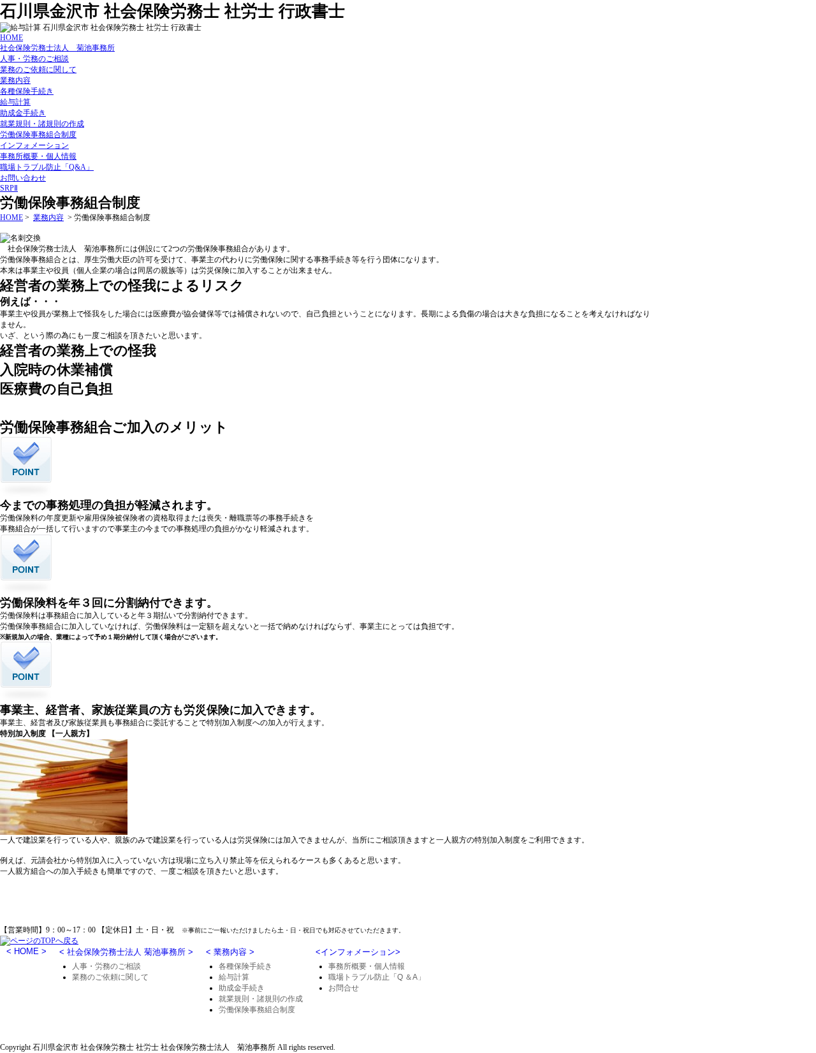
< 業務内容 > (230, 952)
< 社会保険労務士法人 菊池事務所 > (126, 952)
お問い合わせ (23, 177)
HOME (11, 37)
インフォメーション (34, 145)
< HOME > (26, 951)
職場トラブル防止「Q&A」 (47, 167)
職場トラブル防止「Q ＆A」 (376, 977)
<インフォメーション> (358, 952)
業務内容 (15, 80)
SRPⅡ (9, 188)
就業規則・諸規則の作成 (42, 123)
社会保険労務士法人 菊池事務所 (57, 47)
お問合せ (343, 987)
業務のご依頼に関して (38, 69)
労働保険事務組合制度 (38, 134)
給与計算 (15, 102)
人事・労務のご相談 (34, 58)
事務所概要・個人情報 (38, 156)
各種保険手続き (27, 91)
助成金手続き (23, 112)
